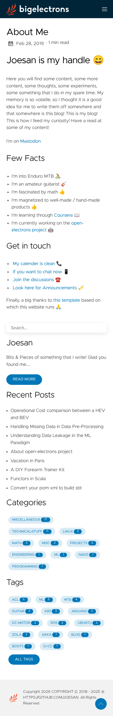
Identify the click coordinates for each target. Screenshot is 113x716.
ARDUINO (82, 611)
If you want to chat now (37, 272)
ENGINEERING (26, 554)
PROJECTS (81, 543)
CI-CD (50, 646)
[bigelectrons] (50, 9)
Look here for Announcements (45, 288)
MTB (70, 599)
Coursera (63, 215)
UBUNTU (87, 623)
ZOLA (19, 635)
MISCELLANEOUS (29, 519)
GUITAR (21, 611)
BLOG (78, 635)
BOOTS (20, 646)
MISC (49, 543)
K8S (51, 611)
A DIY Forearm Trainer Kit (38, 470)
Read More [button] (24, 379)
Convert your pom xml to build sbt (46, 488)
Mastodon (30, 141)
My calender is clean (34, 263)
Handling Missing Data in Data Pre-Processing (57, 426)
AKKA (49, 635)
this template (66, 300)
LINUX (71, 531)
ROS (57, 623)
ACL (18, 599)
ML (59, 554)
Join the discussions (33, 279)
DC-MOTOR (24, 623)
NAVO (86, 554)
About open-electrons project (42, 451)
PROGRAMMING (27, 566)
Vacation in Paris (27, 461)
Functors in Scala (28, 478)
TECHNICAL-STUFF (30, 531)
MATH (19, 543)
